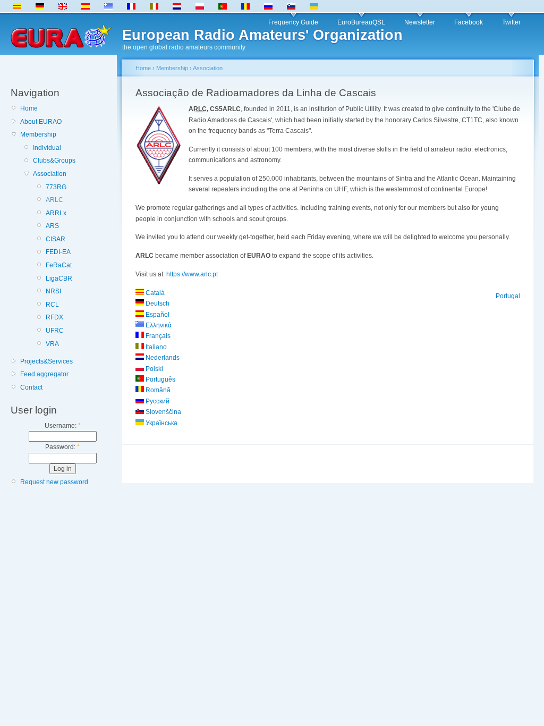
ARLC (54, 200)
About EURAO (41, 121)
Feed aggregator (44, 374)
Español (156, 314)
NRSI (53, 291)
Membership (38, 134)
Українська (160, 423)
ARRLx (56, 213)
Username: (63, 425)
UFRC (55, 330)
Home (29, 108)
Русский (156, 401)
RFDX (54, 317)
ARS (52, 226)
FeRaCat (59, 265)
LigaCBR (59, 278)
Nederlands (162, 357)
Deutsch (156, 303)
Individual (47, 147)
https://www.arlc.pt (192, 274)
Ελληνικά (158, 325)
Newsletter (419, 22)
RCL (52, 304)
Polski (153, 369)
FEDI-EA (58, 252)
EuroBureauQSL (361, 22)
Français (157, 336)
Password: (62, 447)
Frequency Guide (293, 22)
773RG (56, 187)
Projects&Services (46, 361)
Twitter (511, 22)
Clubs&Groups (54, 160)
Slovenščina (162, 412)
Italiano (155, 347)
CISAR (55, 239)
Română (157, 390)
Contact (31, 387)
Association (49, 174)
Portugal (508, 296)
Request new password (54, 482)
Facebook (468, 22)
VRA (52, 344)
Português (159, 379)
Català (154, 293)
